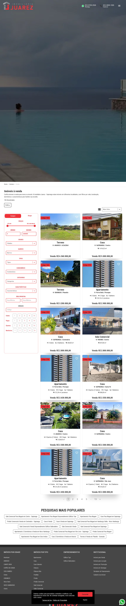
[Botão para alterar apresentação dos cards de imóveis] (99, 209)
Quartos (8, 325)
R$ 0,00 (9, 223)
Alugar (30, 215)
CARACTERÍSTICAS (20, 287)
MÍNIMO (13, 230)
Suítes (8, 315)
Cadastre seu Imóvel (99, 575)
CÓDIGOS (21, 306)
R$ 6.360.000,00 (31, 223)
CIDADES (20, 239)
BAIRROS (20, 249)
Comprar (12, 216)
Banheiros (9, 330)
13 (95, 499)
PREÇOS (21, 221)
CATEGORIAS (21, 277)
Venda (7, 205)
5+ (34, 316)
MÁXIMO (28, 230)
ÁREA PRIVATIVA (20, 296)
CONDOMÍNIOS (21, 268)
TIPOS (21, 258)
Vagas (8, 320)
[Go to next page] (100, 499)
